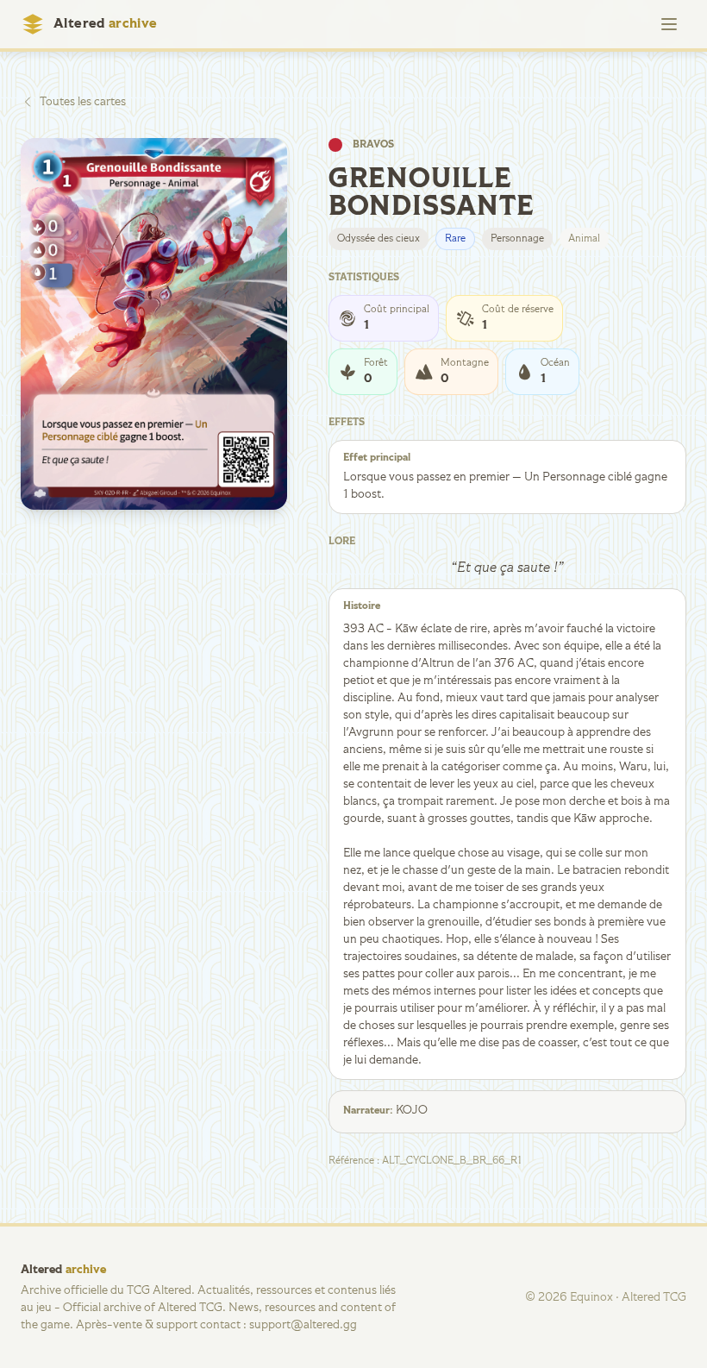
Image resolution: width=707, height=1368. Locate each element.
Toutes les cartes (83, 102)
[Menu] (669, 24)
